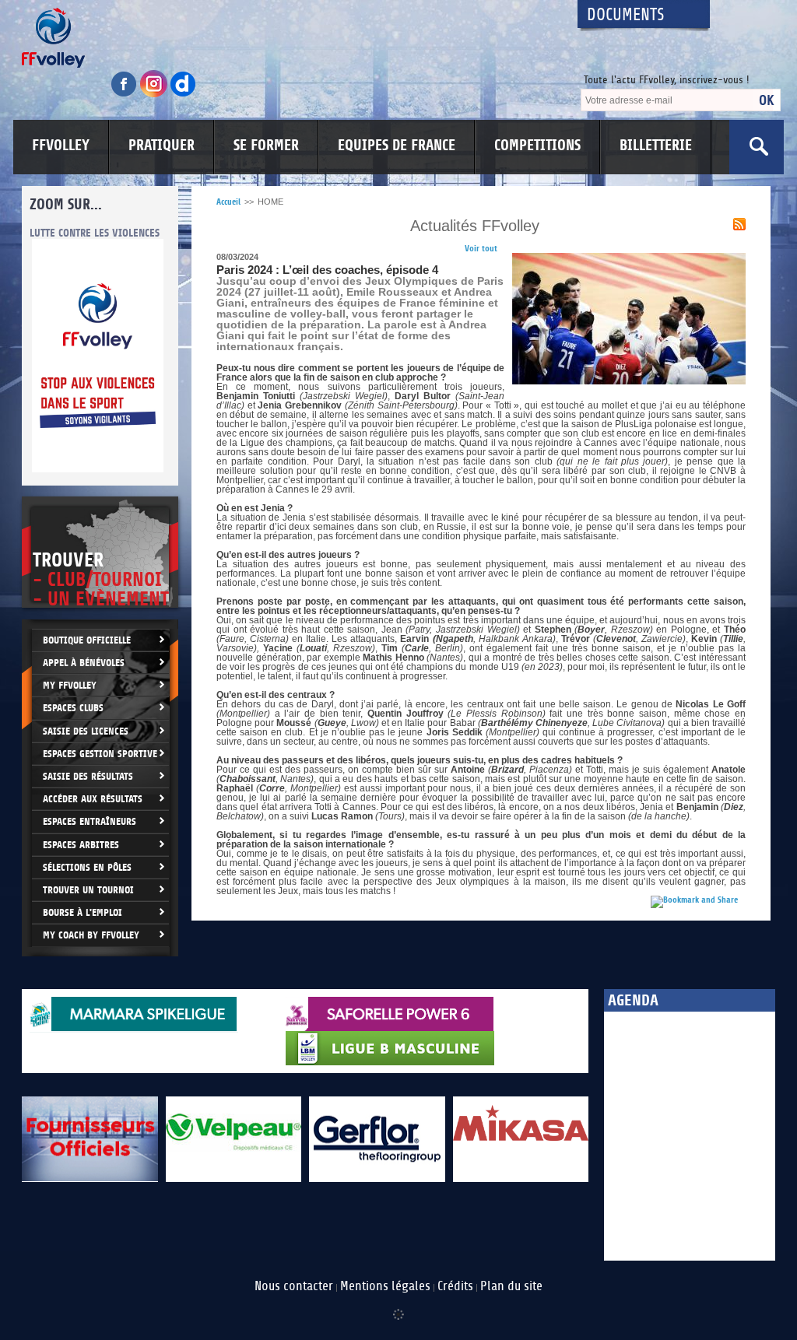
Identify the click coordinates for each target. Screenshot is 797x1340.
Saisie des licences (85, 731)
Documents (626, 15)
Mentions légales (385, 1286)
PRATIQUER (161, 145)
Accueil (228, 202)
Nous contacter (294, 1286)
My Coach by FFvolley (91, 935)
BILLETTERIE (656, 145)
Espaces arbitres (81, 845)
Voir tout (481, 249)
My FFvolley (70, 685)
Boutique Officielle (87, 640)
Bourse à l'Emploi (82, 912)
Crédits (455, 1286)
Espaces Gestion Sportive (100, 753)
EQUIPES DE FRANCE (396, 145)
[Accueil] (285, 38)
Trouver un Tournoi (88, 890)
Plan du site (511, 1286)
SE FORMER (266, 145)
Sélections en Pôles (87, 867)
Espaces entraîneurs (89, 821)
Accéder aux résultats (92, 799)
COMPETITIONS (537, 145)
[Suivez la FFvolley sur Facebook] (125, 94)
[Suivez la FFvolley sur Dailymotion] (183, 94)
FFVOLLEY (61, 145)
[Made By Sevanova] (398, 1306)
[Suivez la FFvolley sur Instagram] (155, 94)
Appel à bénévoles (84, 662)
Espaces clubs (73, 708)
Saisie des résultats (88, 776)
